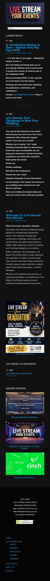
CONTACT (10, 571)
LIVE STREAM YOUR (14, 541)
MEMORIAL (14, 559)
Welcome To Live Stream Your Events (23, 216)
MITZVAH (13, 555)
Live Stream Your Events (19, 374)
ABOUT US (10, 567)
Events (29, 53)
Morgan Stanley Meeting (24, 417)
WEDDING (14, 548)
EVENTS (13, 544)
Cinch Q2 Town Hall (24, 477)
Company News (20, 53)
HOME (8, 538)
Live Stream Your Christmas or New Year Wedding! (22, 120)
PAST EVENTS (11, 564)
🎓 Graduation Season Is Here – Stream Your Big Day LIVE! (23, 47)
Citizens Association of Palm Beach (24, 447)
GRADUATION (15, 551)
